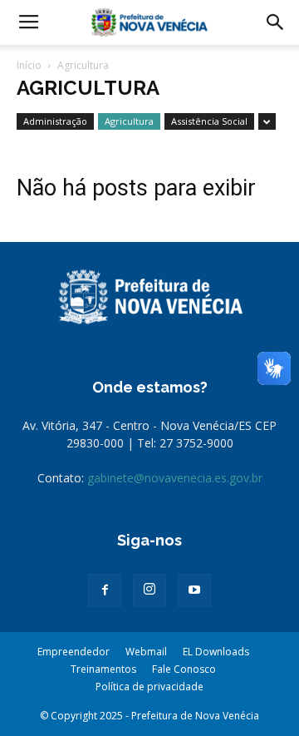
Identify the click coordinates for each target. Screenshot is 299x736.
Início (29, 65)
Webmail (146, 652)
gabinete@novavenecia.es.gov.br (174, 478)
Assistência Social (209, 121)
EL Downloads (216, 652)
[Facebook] (104, 590)
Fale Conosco (184, 669)
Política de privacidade (149, 686)
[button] (275, 22)
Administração (55, 121)
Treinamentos (103, 669)
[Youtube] (194, 590)
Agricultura (129, 121)
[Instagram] (149, 590)
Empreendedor (73, 652)
